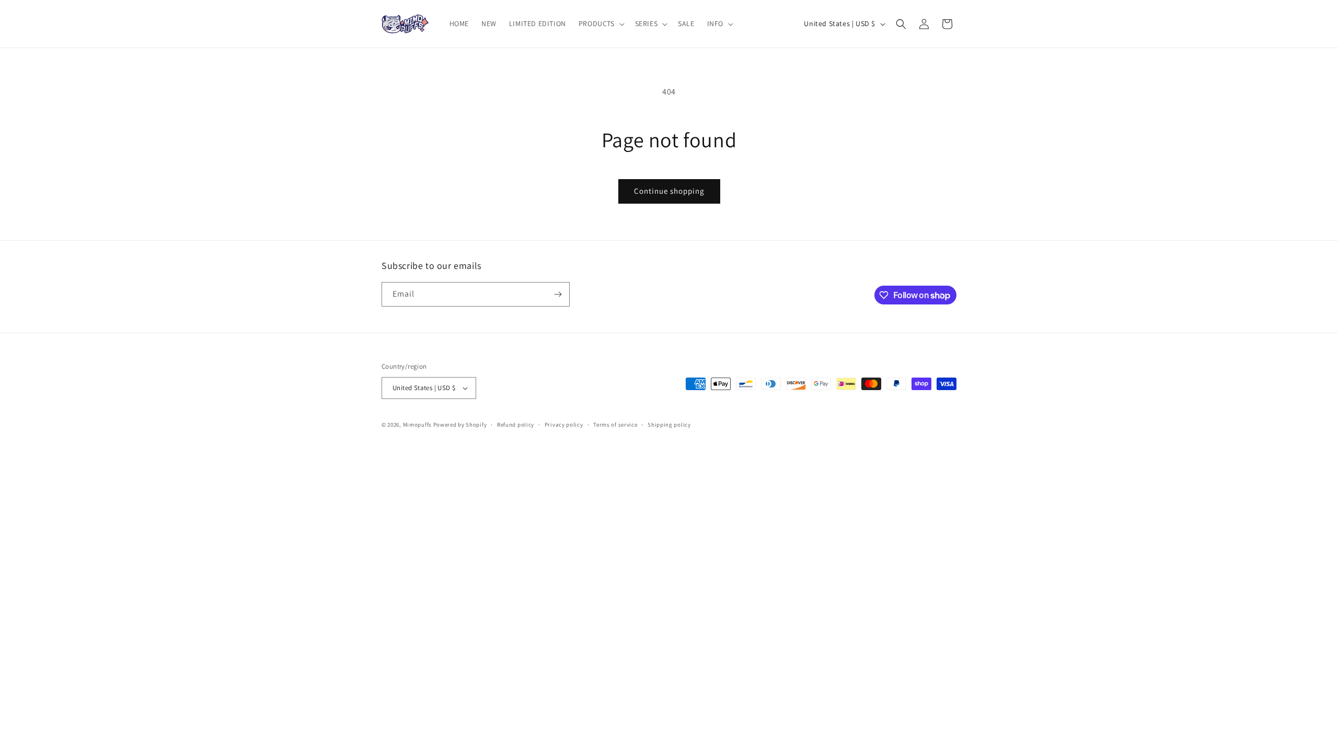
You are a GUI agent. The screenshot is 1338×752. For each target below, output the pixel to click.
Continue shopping (669, 191)
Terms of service (615, 424)
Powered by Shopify (460, 424)
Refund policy (515, 424)
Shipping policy (669, 424)
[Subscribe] (557, 294)
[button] (600, 23)
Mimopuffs (417, 424)
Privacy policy (564, 424)
